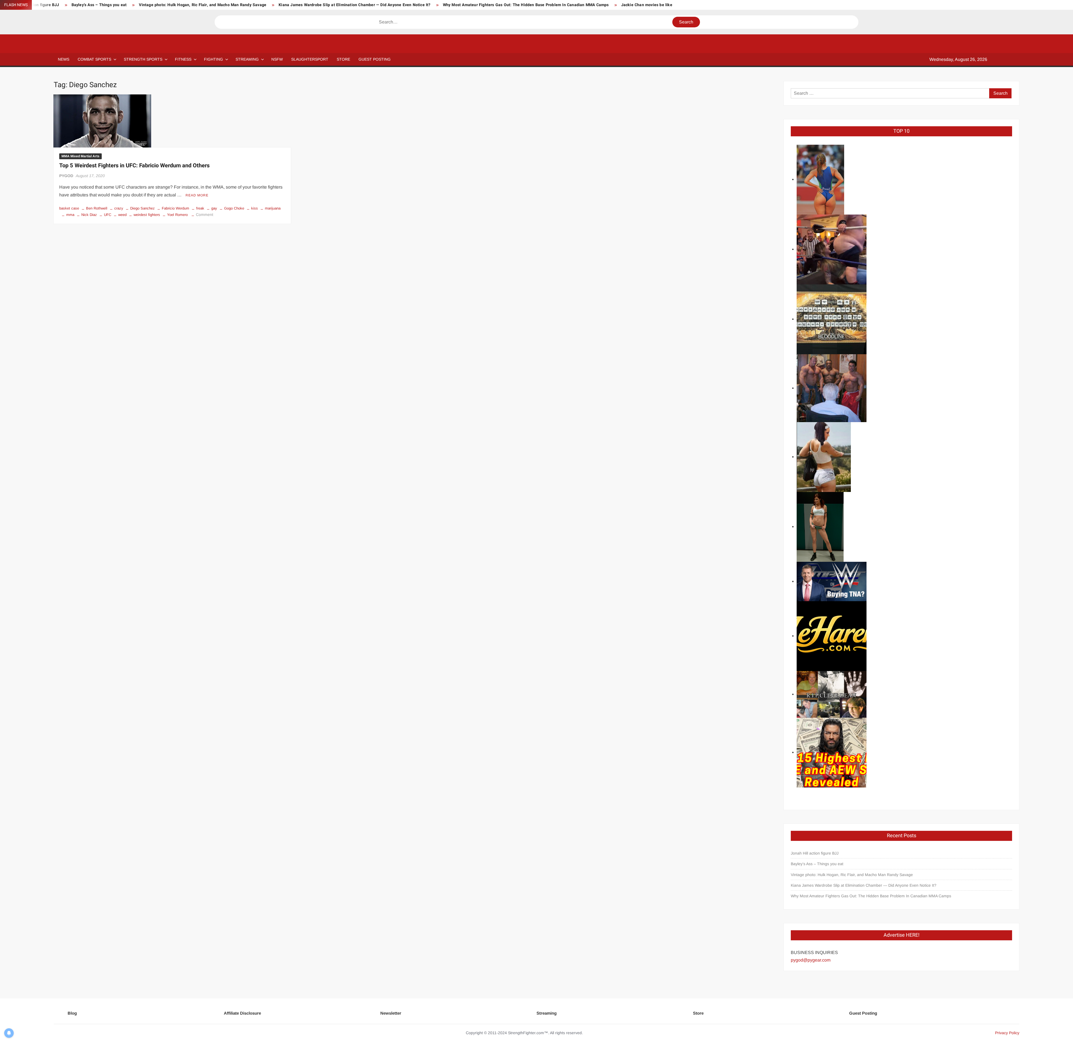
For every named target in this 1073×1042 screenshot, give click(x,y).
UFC (107, 215)
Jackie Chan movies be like (646, 5)
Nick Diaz (89, 215)
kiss (254, 208)
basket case (69, 208)
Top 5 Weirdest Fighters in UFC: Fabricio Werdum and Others (134, 165)
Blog (72, 1013)
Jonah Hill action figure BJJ (815, 853)
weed (122, 215)
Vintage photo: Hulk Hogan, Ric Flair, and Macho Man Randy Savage (202, 5)
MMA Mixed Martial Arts (80, 156)
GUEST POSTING (375, 59)
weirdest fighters (147, 215)
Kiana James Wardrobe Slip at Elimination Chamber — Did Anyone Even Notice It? (354, 5)
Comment (204, 214)
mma (70, 215)
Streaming (247, 59)
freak (200, 208)
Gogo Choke (234, 208)
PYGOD (66, 175)
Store (698, 1013)
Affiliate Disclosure (242, 1013)
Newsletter (390, 1013)
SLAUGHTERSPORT (309, 59)
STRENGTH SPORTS (143, 59)
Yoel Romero (177, 215)
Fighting (213, 59)
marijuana (273, 208)
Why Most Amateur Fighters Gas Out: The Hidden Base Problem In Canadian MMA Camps (526, 5)
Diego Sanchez (142, 208)
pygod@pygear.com (810, 960)
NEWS (63, 59)
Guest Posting (863, 1013)
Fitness (183, 59)
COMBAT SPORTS (94, 59)
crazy (118, 208)
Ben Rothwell (96, 208)
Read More (197, 195)
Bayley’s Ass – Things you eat (99, 5)
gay (214, 208)
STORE (343, 59)
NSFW (277, 59)
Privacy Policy (1007, 1033)
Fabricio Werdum (175, 208)
